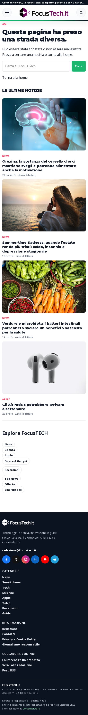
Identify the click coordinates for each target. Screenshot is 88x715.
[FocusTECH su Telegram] (55, 559)
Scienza (10, 450)
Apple (6, 399)
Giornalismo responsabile (21, 644)
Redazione (10, 629)
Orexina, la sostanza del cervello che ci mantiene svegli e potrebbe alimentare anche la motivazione (39, 165)
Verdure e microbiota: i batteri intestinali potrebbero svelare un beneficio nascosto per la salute (42, 327)
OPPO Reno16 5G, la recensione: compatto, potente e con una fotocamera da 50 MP (44, 2)
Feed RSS (9, 670)
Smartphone (13, 490)
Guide (6, 613)
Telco (6, 603)
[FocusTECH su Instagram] (25, 559)
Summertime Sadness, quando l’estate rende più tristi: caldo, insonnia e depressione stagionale (38, 246)
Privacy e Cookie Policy (19, 639)
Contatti (8, 634)
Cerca (78, 66)
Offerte (10, 484)
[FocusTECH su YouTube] (45, 559)
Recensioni (12, 470)
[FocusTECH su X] (16, 559)
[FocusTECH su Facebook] (6, 559)
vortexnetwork (31, 708)
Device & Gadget (16, 461)
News (6, 156)
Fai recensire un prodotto (21, 660)
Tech (6, 587)
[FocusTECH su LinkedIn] (35, 559)
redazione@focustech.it (19, 550)
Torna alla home (15, 77)
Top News (11, 478)
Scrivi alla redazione (17, 665)
